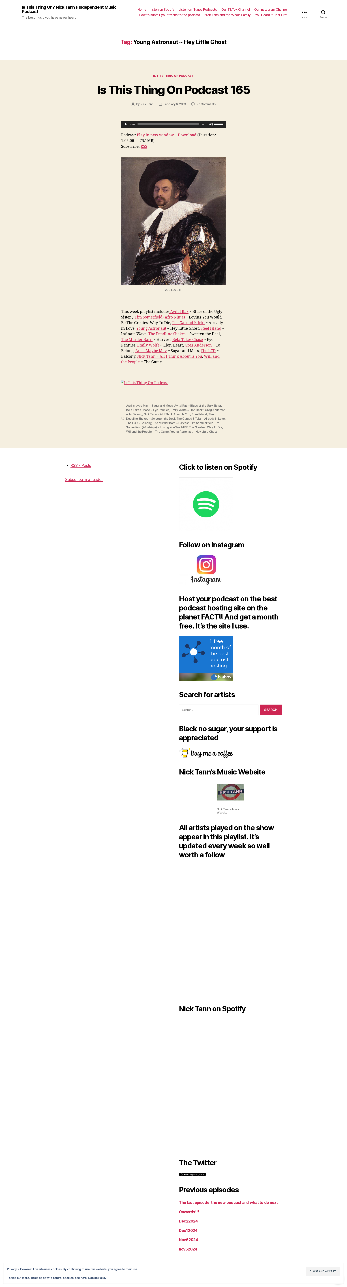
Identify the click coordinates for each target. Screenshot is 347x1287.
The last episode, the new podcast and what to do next (228, 1202)
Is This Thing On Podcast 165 (173, 90)
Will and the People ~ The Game (147, 431)
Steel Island (211, 328)
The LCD (208, 350)
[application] (173, 124)
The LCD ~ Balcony (138, 423)
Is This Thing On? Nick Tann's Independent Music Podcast (69, 9)
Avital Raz (179, 311)
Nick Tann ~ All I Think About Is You (169, 356)
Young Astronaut (151, 328)
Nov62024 (188, 1240)
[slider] (219, 124)
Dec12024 (188, 1230)
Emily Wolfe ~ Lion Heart (187, 410)
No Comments (205, 104)
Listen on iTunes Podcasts (198, 9)
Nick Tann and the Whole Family (227, 15)
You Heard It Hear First (271, 15)
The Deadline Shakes (166, 334)
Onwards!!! (189, 1212)
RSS (144, 146)
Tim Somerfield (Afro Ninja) (160, 317)
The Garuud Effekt (188, 322)
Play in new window (155, 135)
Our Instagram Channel (271, 9)
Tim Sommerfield (201, 423)
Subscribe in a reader (84, 479)
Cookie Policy (97, 1278)
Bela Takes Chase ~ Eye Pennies (147, 410)
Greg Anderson (199, 345)
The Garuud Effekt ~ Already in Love (200, 418)
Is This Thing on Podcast (173, 76)
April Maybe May (151, 350)
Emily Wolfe (148, 345)
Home (142, 9)
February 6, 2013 (175, 104)
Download (187, 135)
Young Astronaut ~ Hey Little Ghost (193, 431)
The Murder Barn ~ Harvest (171, 423)
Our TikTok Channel (235, 9)
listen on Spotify (162, 9)
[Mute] (211, 124)
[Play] (126, 124)
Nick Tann (146, 104)
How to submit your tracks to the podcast (169, 15)
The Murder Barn (137, 339)
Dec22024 (188, 1221)
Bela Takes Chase (187, 339)
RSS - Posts (80, 465)
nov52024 (188, 1249)
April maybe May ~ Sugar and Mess (149, 405)
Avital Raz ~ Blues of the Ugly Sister (197, 405)
